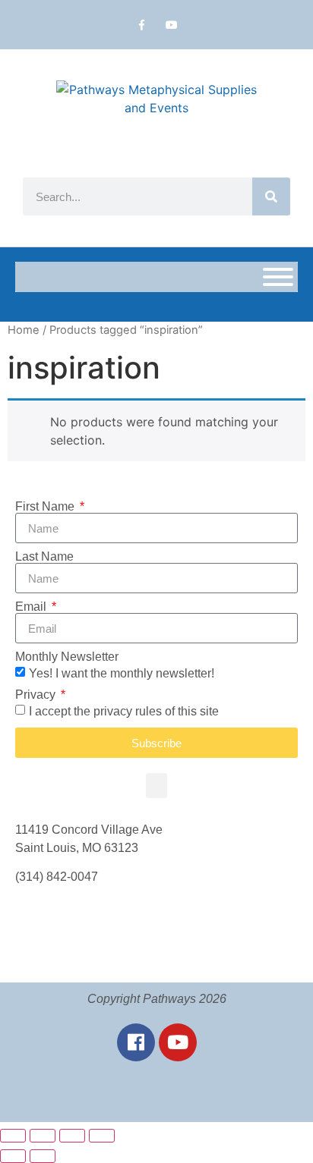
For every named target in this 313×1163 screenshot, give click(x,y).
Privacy (36, 695)
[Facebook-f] (141, 24)
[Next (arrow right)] (42, 1156)
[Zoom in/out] (13, 1136)
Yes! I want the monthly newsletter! (121, 673)
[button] (156, 785)
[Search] (271, 196)
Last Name (44, 557)
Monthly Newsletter (67, 657)
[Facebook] (136, 1042)
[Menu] (278, 277)
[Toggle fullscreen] (42, 1136)
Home (24, 330)
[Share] (72, 1136)
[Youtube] (171, 24)
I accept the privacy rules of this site (124, 711)
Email (32, 607)
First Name (46, 507)
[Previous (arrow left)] (13, 1156)
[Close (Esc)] (102, 1136)
